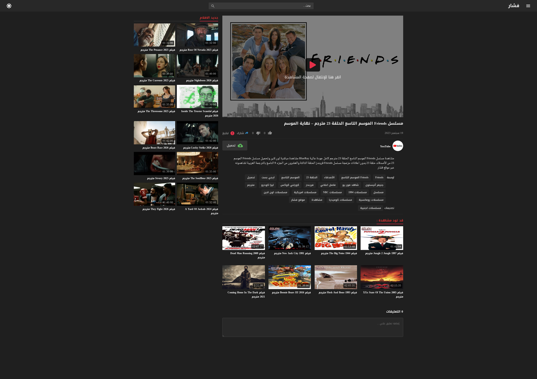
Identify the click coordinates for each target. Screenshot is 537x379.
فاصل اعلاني (328, 185)
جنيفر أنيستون (374, 185)
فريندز (310, 185)
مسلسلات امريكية (305, 192)
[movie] (397, 150)
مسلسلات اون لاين (275, 192)
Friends (379, 177)
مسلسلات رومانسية (371, 200)
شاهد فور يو (350, 185)
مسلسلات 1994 (357, 192)
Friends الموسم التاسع (355, 177)
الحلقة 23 (311, 177)
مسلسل (378, 192)
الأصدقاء (329, 177)
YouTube (385, 146)
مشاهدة (317, 200)
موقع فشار (298, 200)
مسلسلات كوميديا (340, 200)
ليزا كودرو (267, 185)
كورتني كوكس (289, 185)
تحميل (251, 177)
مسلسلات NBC (332, 192)
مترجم (250, 185)
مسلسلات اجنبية (370, 208)
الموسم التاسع (290, 177)
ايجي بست (268, 177)
